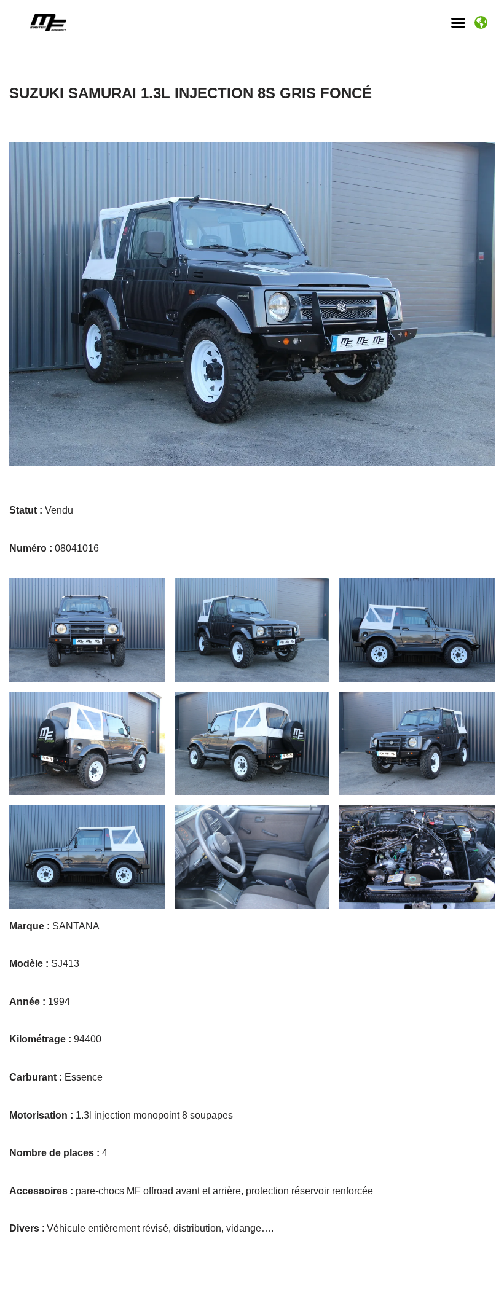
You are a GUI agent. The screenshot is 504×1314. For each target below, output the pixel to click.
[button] (458, 22)
